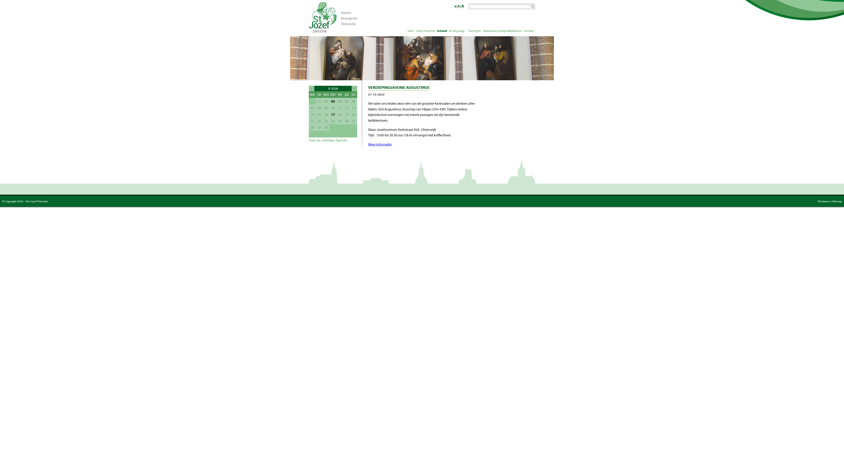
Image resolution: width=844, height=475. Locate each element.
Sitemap (837, 201)
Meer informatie (380, 144)
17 (333, 114)
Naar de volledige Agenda (328, 140)
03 (333, 101)
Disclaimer (824, 201)
